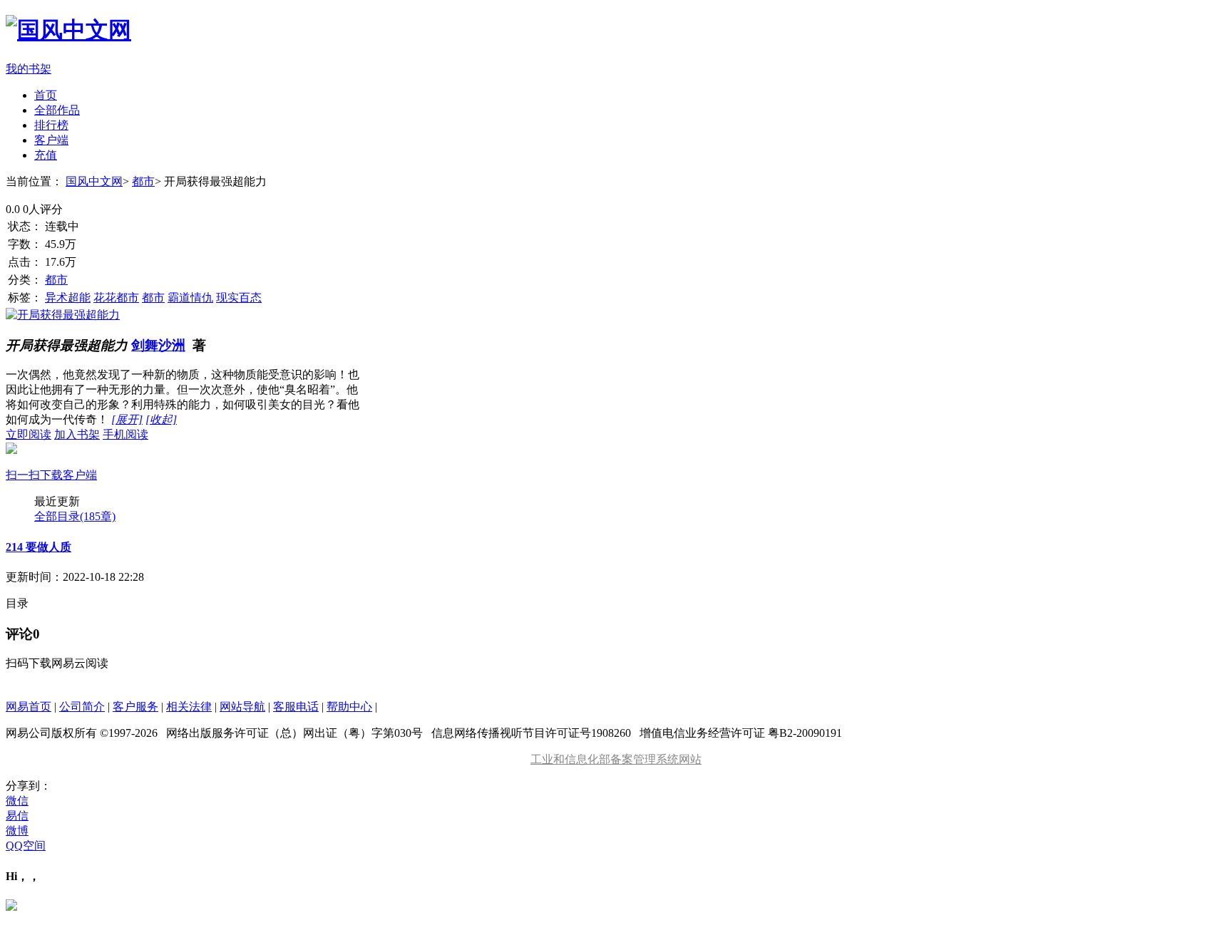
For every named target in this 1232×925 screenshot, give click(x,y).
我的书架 (28, 69)
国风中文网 (94, 181)
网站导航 (242, 707)
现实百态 (239, 297)
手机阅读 (77, 454)
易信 (17, 816)
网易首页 (28, 707)
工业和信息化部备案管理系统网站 (616, 759)
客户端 (51, 140)
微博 (17, 831)
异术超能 (68, 297)
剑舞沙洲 (158, 345)
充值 (45, 155)
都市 (143, 181)
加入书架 (77, 434)
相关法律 (189, 707)
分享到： (28, 786)
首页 (45, 95)
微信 (17, 801)
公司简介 (82, 707)
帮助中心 (349, 707)
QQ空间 (26, 845)
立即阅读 (28, 434)
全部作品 (57, 110)
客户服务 (135, 707)
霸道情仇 (190, 297)
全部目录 (74, 516)
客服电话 (296, 707)
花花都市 (116, 297)
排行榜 (51, 125)
